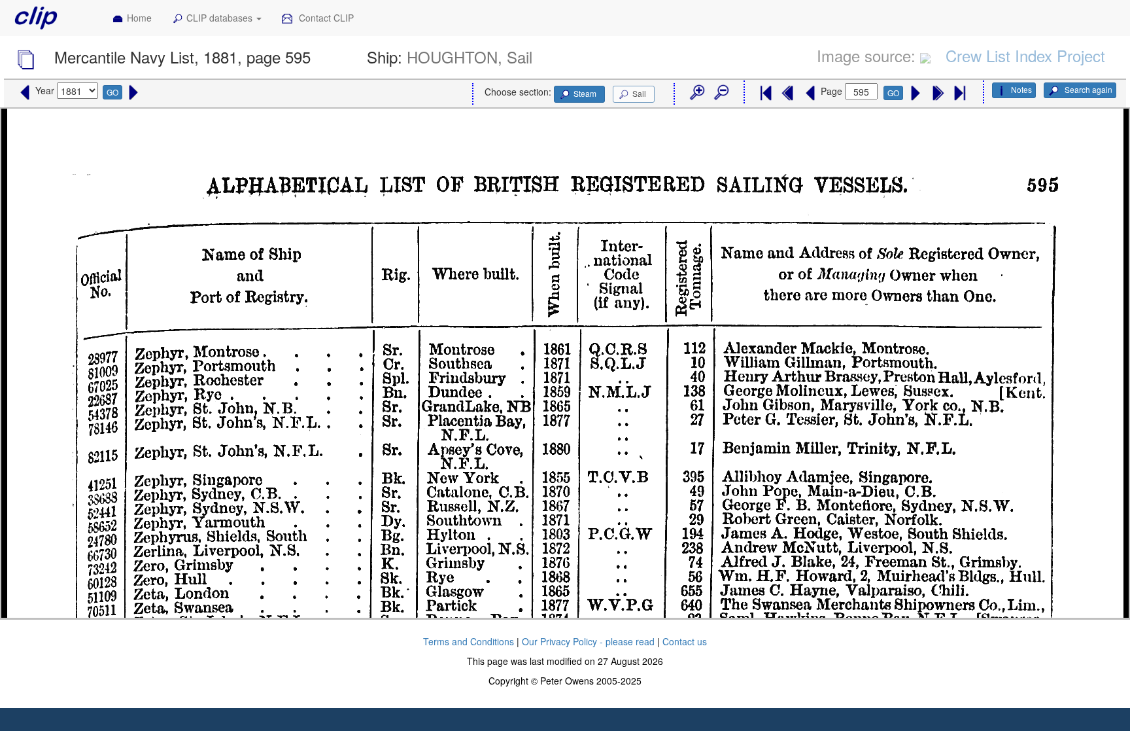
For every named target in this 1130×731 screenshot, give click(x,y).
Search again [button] (1087, 89)
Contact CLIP (325, 17)
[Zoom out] (720, 93)
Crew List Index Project (1025, 55)
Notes (1021, 89)
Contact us (684, 641)
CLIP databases (220, 17)
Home (139, 17)
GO (112, 92)
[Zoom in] (696, 93)
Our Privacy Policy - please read (588, 641)
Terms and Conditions (468, 641)
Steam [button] (585, 93)
